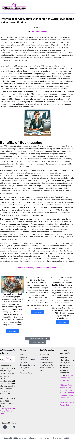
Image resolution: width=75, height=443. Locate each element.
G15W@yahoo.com (7, 408)
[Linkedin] (13, 427)
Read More (12, 331)
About (22, 354)
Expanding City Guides (27, 365)
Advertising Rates (26, 373)
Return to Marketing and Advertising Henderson (37, 267)
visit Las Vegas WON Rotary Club (66, 377)
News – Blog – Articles (27, 360)
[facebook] (5, 427)
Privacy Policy (24, 368)
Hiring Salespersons (46, 362)
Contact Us (23, 357)
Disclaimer (23, 362)
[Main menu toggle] (71, 7)
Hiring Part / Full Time (47, 365)
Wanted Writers (45, 354)
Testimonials (24, 370)
